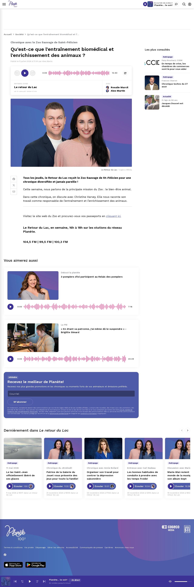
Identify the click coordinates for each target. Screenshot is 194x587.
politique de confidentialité (59, 413)
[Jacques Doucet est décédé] (152, 102)
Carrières (109, 547)
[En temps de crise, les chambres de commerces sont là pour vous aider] (152, 62)
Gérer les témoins (55, 547)
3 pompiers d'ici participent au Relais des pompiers (92, 276)
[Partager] (125, 73)
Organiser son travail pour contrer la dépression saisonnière (103, 475)
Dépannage (40, 547)
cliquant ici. (113, 216)
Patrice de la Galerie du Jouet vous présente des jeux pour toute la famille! (62, 475)
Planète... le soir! (163, 5)
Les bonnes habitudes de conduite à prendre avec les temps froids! (142, 475)
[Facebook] (14, 179)
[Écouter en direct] (145, 4)
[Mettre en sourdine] (170, 581)
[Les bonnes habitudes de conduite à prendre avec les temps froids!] (144, 448)
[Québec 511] (187, 532)
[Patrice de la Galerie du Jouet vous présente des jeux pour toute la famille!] (63, 448)
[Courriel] (14, 192)
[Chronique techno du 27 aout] (152, 83)
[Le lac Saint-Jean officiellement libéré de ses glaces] (23, 448)
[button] (15, 581)
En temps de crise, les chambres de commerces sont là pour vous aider (175, 66)
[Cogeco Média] (170, 530)
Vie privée (29, 547)
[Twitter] (14, 185)
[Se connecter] (190, 4)
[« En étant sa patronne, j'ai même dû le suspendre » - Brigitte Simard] (33, 337)
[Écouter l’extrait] (24, 73)
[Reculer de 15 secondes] (17, 73)
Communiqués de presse (91, 547)
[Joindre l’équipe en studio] (176, 4)
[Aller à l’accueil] (12, 6)
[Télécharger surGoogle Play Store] (35, 565)
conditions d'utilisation (88, 413)
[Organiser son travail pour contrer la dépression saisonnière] (103, 448)
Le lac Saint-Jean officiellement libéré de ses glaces (20, 475)
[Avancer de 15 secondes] (32, 73)
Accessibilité (72, 547)
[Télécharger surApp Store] (13, 565)
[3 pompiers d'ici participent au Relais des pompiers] (33, 285)
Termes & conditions (13, 547)
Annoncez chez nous (124, 547)
